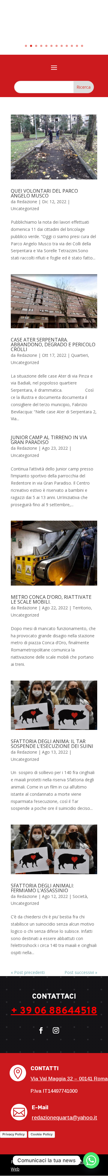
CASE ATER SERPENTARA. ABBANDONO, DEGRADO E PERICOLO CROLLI (53, 344)
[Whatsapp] (91, 1160)
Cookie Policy (41, 1134)
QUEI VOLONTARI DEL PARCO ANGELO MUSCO (44, 193)
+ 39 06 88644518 (54, 1011)
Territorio (82, 608)
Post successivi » (80, 972)
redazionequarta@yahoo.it (64, 1118)
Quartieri (79, 355)
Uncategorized (25, 208)
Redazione (27, 201)
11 (77, 46)
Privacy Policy (13, 1134)
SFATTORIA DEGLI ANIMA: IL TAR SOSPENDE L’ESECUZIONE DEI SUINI (52, 743)
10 (72, 46)
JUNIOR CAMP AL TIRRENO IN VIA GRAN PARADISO (49, 440)
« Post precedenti (28, 972)
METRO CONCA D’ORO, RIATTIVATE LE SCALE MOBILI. (51, 599)
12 (82, 46)
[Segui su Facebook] (40, 1030)
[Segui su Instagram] (56, 1030)
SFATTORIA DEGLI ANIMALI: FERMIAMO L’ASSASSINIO (42, 888)
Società (80, 896)
